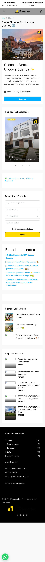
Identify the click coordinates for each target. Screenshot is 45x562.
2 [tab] (20, 166)
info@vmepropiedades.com (9, 5)
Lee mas (22, 99)
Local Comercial (13, 456)
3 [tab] (23, 166)
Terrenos (10, 448)
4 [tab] (27, 166)
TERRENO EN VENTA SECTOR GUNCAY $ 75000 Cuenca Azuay (29, 409)
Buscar (22, 235)
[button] (5, 556)
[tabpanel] (22, 139)
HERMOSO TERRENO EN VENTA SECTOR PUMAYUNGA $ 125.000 (28, 385)
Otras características (24, 229)
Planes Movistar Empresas (15, 483)
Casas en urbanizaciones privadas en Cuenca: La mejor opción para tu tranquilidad (21, 282)
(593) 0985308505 (9, 2)
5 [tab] (30, 166)
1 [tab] (17, 166)
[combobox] (22, 209)
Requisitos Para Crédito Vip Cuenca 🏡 (23, 262)
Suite (9, 452)
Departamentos (13, 444)
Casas (9, 440)
